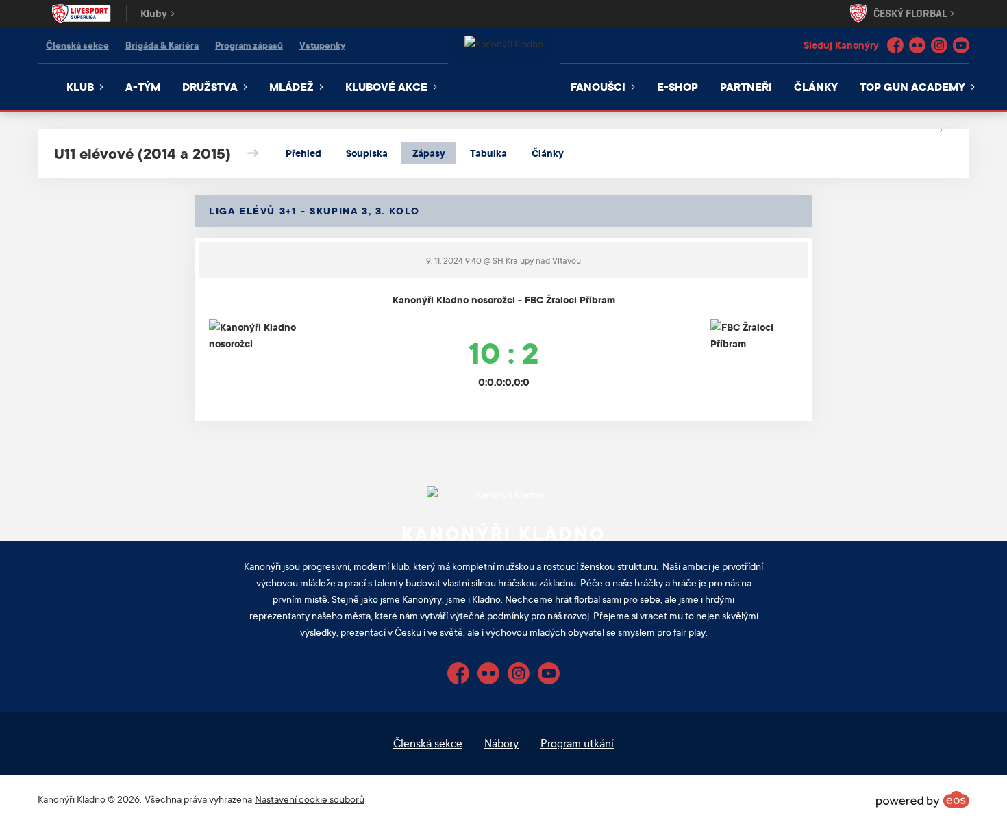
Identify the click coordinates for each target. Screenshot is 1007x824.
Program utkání (577, 743)
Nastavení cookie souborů (309, 799)
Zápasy (428, 153)
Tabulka (488, 153)
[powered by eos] (922, 799)
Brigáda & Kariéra (162, 44)
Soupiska (367, 153)
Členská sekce (77, 44)
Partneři (746, 87)
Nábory (501, 743)
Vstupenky (322, 44)
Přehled (303, 153)
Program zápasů (249, 44)
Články (816, 87)
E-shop (677, 87)
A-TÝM (142, 87)
